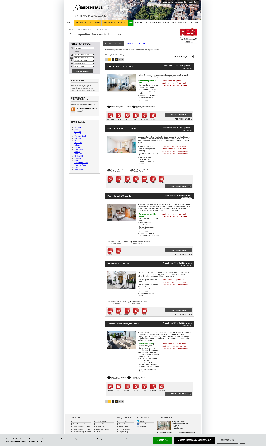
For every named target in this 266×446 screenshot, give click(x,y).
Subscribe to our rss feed (86, 108)
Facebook (142, 424)
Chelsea (77, 132)
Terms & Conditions (102, 429)
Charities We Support (103, 424)
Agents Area (123, 424)
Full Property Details (164, 432)
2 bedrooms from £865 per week (174, 216)
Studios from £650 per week (173, 280)
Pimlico (77, 161)
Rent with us (81, 23)
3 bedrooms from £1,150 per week (175, 151)
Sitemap (98, 432)
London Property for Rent (81, 426)
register (190, 2)
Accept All (162, 440)
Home (69, 23)
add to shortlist (182, 119)
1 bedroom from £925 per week (174, 83)
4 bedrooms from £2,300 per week (175, 154)
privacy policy (35, 441)
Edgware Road (80, 136)
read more (182, 77)
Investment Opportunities (115, 23)
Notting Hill (78, 156)
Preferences (227, 440)
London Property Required (82, 432)
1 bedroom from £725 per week (174, 344)
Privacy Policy (101, 426)
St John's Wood (80, 165)
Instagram (142, 426)
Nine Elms (78, 154)
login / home (179, 2)
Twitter (141, 421)
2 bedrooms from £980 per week (174, 346)
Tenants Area (169, 23)
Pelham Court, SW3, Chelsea (120, 66)
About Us (182, 23)
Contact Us (194, 23)
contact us (91, 104)
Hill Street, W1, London (118, 264)
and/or (77, 51)
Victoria (77, 167)
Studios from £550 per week (173, 81)
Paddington (78, 158)
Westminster (79, 169)
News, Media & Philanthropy (148, 23)
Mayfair (77, 152)
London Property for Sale (81, 429)
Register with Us (124, 429)
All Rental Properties (186, 432)
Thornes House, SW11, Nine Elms (123, 324)
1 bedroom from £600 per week (174, 147)
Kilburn (77, 145)
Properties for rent (83, 29)
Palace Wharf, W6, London (119, 196)
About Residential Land (80, 424)
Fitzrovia (77, 138)
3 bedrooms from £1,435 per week (175, 349)
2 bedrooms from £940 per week (174, 85)
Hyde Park (78, 143)
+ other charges (186, 68)
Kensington (78, 147)
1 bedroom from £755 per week (174, 282)
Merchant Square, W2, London (121, 128)
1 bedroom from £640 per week (174, 214)
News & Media (101, 421)
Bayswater (78, 127)
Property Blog (123, 432)
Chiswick (77, 134)
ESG (131, 23)
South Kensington (81, 163)
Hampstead (78, 141)
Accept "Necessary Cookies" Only (194, 440)
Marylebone (78, 149)
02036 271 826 (98, 16)
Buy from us (95, 23)
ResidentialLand (91, 7)
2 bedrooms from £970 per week (174, 149)
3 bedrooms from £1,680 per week (175, 285)
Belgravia (78, 129)
